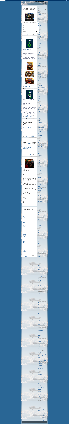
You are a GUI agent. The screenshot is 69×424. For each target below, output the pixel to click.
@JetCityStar (26, 191)
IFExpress (38, 83)
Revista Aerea (39, 107)
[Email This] (31, 85)
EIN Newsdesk (24, 223)
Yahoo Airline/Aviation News (40, 131)
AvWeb (38, 54)
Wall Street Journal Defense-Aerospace (41, 127)
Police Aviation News (39, 103)
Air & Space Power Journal (40, 135)
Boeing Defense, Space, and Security (40, 267)
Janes (23, 230)
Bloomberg (24, 217)
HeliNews (38, 81)
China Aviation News (39, 60)
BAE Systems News (39, 182)
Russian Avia (39, 111)
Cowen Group (39, 335)
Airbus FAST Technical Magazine (40, 181)
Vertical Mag (39, 125)
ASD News (38, 133)
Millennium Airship (39, 238)
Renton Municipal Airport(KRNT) (40, 398)
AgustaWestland (24, 241)
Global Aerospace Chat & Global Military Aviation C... (44, 411)
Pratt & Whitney (24, 250)
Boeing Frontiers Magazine (40, 184)
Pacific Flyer (39, 96)
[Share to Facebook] (33, 34)
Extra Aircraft (39, 223)
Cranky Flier (39, 61)
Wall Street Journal (24, 238)
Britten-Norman (39, 212)
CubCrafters (38, 215)
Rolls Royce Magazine (39, 197)
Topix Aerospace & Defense (40, 122)
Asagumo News (39, 142)
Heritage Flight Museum (39, 389)
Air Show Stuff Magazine (40, 27)
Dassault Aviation (39, 153)
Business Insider (24, 218)
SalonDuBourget (35, 136)
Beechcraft (24, 243)
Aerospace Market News (39, 18)
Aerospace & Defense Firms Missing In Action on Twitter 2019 (29, 119)
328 (23, 144)
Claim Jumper (24, 173)
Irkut (23, 128)
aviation (27, 116)
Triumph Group (39, 256)
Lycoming (38, 302)
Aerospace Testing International (40, 19)
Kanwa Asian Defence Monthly (40, 168)
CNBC (23, 220)
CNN (23, 221)
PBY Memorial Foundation (40, 393)
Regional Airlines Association (40, 367)
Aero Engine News (39, 12)
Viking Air (38, 259)
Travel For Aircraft (39, 123)
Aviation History (39, 45)
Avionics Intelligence (24, 216)
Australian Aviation (39, 41)
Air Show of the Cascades (40, 372)
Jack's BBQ (25, 52)
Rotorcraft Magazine (39, 109)
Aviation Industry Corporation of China (26, 126)
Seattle (30, 116)
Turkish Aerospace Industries (40, 257)
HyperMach (38, 230)
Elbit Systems (39, 271)
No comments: (30, 34)
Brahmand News (39, 147)
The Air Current (39, 120)
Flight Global (24, 226)
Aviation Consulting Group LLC (40, 330)
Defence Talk (39, 157)
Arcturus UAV (39, 265)
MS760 (38, 236)
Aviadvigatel (39, 293)
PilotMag (38, 100)
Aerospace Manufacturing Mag (40, 17)
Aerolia (38, 205)
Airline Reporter (24, 215)
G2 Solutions (39, 339)
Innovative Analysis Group (40, 341)
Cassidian (24, 245)
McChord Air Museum (39, 391)
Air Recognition (24, 213)
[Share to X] (32, 85)
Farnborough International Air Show (31, 141)
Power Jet (38, 306)
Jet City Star (39, 410)
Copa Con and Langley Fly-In (40, 374)
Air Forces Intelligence (39, 138)
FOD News (38, 72)
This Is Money (24, 236)
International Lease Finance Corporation (41, 320)
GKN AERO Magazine (39, 192)
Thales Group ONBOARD (40, 201)
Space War (38, 175)
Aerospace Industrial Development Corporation (27, 127)
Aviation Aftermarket (39, 43)
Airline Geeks (39, 32)
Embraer (38, 219)
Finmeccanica (24, 247)
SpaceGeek (29, 86)
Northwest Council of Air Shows (40, 380)
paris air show (32, 136)
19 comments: (30, 154)
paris (30, 136)
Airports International (39, 36)
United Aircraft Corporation (40, 258)
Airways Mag (39, 38)
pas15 (23, 256)
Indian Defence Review (39, 166)
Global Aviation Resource (39, 76)
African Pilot (39, 21)
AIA (23, 240)
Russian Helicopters (39, 285)
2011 (43, 419)
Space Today (39, 118)
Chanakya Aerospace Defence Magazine (41, 149)
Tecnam (38, 254)
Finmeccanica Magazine (39, 190)
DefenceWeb (39, 158)
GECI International (39, 225)
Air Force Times (39, 137)
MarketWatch (24, 231)
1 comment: (30, 85)
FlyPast (38, 71)
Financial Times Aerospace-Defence (40, 65)
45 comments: (30, 135)
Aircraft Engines (39, 30)
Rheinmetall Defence (39, 283)
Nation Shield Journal (39, 171)
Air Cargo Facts (39, 324)
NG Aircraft (38, 241)
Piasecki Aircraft (39, 282)
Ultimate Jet (38, 124)
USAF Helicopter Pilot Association (40, 368)
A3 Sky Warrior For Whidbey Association (41, 387)
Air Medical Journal (39, 25)
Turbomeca (38, 313)
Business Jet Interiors (39, 58)
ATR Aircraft (24, 242)
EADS (23, 246)
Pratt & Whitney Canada (39, 307)
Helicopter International (39, 78)
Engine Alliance (39, 296)
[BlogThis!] (32, 34)
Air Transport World (39, 29)
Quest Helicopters (39, 247)
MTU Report (39, 193)
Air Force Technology (39, 136)
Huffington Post (24, 229)
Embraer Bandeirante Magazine (40, 188)
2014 (26, 143)
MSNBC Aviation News (39, 92)
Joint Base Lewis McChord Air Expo (40, 378)
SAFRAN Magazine (39, 199)
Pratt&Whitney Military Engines (40, 195)
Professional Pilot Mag (39, 105)
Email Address (24, 24)
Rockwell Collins (24, 251)
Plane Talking (39, 102)
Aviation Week (39, 50)
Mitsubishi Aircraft (24, 131)
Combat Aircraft (39, 151)
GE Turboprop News (39, 191)
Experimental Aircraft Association (40, 361)
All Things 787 (39, 40)
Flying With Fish (39, 70)
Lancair (38, 234)
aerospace (25, 86)
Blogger (37, 422)
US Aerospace (39, 289)
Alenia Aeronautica (39, 208)
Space (27, 86)
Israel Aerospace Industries (40, 276)
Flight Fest (38, 376)
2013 (25, 143)
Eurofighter (38, 273)
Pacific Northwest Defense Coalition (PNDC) (41, 366)
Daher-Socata (39, 216)
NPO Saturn (38, 304)
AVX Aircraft (39, 263)
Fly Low (38, 69)
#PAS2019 (26, 136)
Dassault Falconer (39, 186)
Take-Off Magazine (24, 235)
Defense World (24, 222)
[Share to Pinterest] (33, 85)
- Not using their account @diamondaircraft (29, 147)
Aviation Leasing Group (39, 318)
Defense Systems (39, 162)
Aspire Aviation (39, 328)
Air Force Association (39, 352)
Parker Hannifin (39, 243)
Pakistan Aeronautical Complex (40, 281)
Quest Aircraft (39, 246)
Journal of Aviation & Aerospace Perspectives (41, 87)
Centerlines (38, 59)
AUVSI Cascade (39, 357)
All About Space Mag (39, 39)
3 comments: (30, 115)
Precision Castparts (24, 132)
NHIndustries (24, 151)
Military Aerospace (39, 169)
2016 (29, 143)
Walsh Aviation (39, 348)
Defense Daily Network (39, 160)
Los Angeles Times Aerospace (40, 91)
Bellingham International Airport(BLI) (41, 396)
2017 (31, 143)
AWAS (38, 319)
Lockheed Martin (39, 278)
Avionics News (39, 52)
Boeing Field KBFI (31, 52)
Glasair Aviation (39, 226)
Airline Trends (39, 326)
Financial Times (24, 225)
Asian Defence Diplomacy (40, 144)
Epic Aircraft (39, 221)
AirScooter (38, 206)
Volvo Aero (38, 315)
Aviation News (39, 47)
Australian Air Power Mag (40, 146)
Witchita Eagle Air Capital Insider (40, 129)
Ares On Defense (39, 140)
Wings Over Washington (39, 385)
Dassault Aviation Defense (40, 269)
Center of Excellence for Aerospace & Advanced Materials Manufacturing (41, 359)
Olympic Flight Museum (39, 392)
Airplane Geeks (39, 34)
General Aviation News (39, 74)
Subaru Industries (24, 133)
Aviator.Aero (39, 331)
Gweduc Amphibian (39, 228)
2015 (28, 143)
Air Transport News (39, 28)
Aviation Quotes (39, 49)
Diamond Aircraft (24, 147)
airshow (29, 136)
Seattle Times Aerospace (39, 114)
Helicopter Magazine (39, 80)
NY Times (24, 232)
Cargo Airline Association (40, 358)
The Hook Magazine (39, 177)
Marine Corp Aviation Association (40, 363)
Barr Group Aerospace (39, 332)
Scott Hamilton (39, 346)
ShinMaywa (38, 250)
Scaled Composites (39, 248)
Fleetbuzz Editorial (39, 337)
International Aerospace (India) (40, 85)
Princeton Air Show (39, 383)
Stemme (38, 252)
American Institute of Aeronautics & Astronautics (41, 355)
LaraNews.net (39, 89)
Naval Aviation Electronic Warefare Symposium (41, 379)
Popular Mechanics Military (40, 173)
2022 (43, 409)
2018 (43, 414)
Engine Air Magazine (39, 63)
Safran (23, 252)
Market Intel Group (39, 343)
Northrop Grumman (39, 280)
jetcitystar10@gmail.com (25, 210)
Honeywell (24, 248)
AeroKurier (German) (39, 14)
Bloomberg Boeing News (39, 56)
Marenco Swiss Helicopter (40, 237)
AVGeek (26, 86)
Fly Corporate (24, 227)
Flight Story (38, 67)
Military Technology (39, 170)
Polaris (38, 305)
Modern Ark (38, 239)
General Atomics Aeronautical (40, 274)
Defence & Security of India (40, 155)
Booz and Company (39, 333)
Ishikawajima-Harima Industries (25, 148)
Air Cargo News (39, 23)
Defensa (38, 159)
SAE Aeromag (39, 113)
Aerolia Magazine (39, 180)
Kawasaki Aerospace (24, 149)
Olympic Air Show (39, 381)
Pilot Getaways (39, 98)
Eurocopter (38, 272)
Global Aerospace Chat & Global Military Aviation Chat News (29, 6)
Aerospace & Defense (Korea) (40, 16)
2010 (43, 420)
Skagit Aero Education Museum (40, 394)
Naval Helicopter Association (40, 365)
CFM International (39, 294)
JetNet (38, 342)
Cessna (38, 214)
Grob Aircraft (39, 227)
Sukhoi (38, 287)
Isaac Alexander (39, 409)
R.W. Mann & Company (39, 344)
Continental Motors (39, 295)
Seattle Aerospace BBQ (26, 49)
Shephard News (24, 234)
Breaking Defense (39, 148)
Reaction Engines (39, 309)
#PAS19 (24, 136)
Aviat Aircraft (39, 210)
